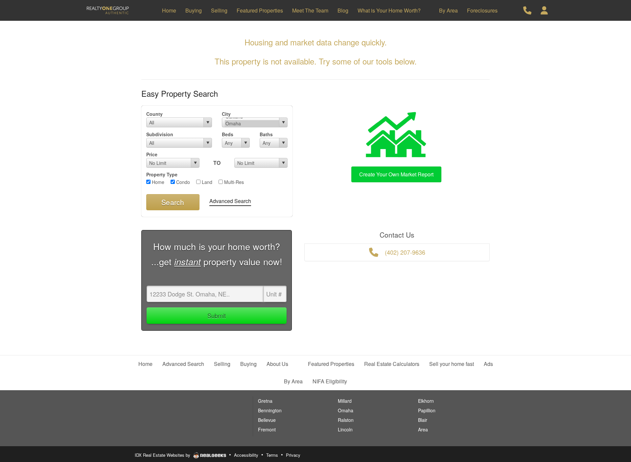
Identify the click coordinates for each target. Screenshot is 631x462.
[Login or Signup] (544, 9)
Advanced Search (230, 201)
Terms (272, 455)
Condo (182, 182)
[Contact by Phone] (527, 9)
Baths (266, 134)
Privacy (293, 455)
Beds (227, 134)
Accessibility (246, 455)
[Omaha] (252, 123)
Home (157, 182)
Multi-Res (233, 182)
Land (206, 182)
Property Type (161, 174)
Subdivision (159, 134)
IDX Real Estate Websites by (163, 455)
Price (151, 154)
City (226, 114)
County (154, 114)
